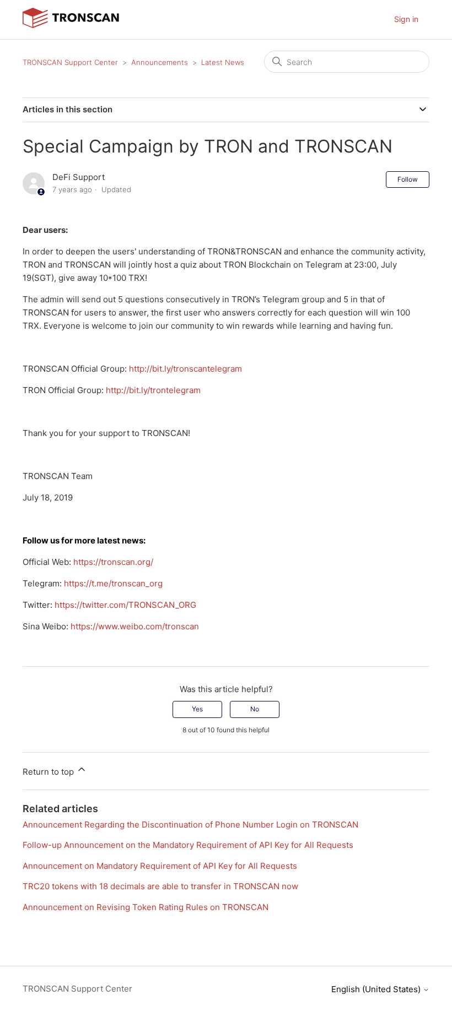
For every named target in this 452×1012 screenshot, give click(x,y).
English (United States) (377, 989)
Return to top (49, 771)
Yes (197, 709)
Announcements (159, 62)
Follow (407, 179)
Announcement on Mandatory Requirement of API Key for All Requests (160, 866)
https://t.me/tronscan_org (113, 583)
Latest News (222, 62)
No (254, 709)
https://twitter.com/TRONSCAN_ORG (125, 605)
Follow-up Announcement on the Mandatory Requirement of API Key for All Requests (188, 845)
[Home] (71, 25)
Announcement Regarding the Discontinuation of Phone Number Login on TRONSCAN (190, 824)
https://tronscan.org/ (113, 562)
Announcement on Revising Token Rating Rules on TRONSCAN (145, 907)
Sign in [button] (406, 19)
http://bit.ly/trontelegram (153, 390)
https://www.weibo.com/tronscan (135, 626)
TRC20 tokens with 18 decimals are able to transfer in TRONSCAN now (160, 886)
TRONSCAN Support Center (70, 62)
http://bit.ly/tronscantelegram (185, 368)
